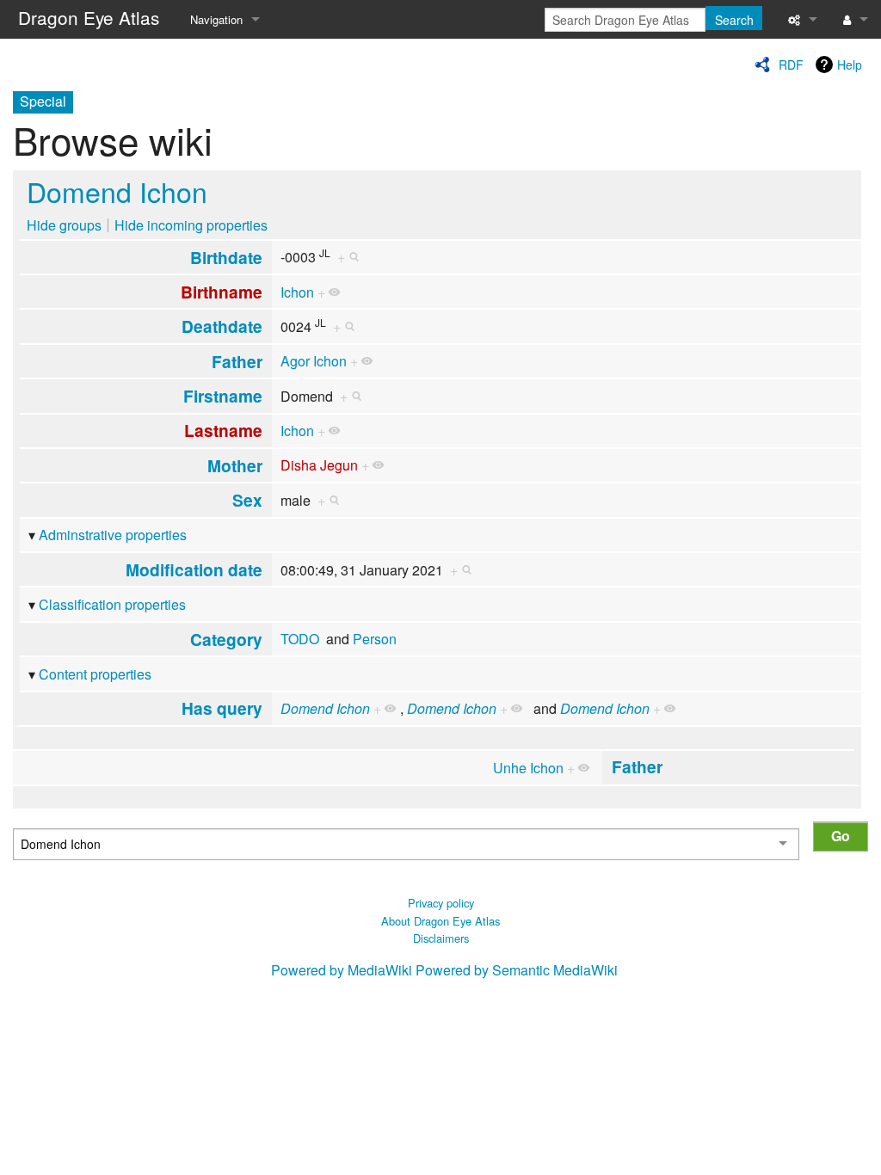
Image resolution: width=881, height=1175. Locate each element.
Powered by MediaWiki (341, 970)
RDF (791, 64)
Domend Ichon (117, 191)
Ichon (297, 292)
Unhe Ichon (528, 768)
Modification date (194, 569)
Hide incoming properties (191, 225)
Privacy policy (441, 903)
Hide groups (64, 225)
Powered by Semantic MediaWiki (517, 970)
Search (734, 19)
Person (375, 639)
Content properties (95, 674)
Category (226, 639)
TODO (299, 639)
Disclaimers (441, 938)
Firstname (222, 396)
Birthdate (226, 257)
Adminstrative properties (113, 534)
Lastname (223, 430)
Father (237, 361)
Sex (247, 500)
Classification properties (112, 604)
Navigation (216, 19)
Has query (222, 708)
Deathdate (222, 326)
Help (849, 64)
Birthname (221, 292)
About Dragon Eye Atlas (440, 921)
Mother (234, 465)
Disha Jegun (319, 465)
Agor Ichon (313, 361)
